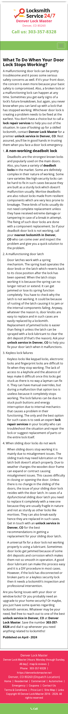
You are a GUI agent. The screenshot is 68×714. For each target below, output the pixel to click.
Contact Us (49, 685)
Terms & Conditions (15, 689)
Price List (36, 689)
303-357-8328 (42, 32)
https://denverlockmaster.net (34, 672)
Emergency (18, 685)
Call (35, 708)
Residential (21, 681)
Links (61, 689)
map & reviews (38, 664)
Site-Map (49, 689)
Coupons (34, 685)
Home (7, 681)
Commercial (38, 681)
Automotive (56, 681)
